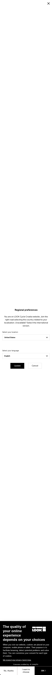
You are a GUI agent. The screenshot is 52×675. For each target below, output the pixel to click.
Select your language (10, 351)
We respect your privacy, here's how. (17, 660)
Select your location (10, 332)
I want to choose (26, 670)
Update (17, 365)
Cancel (35, 365)
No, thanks (9, 671)
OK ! (43, 671)
